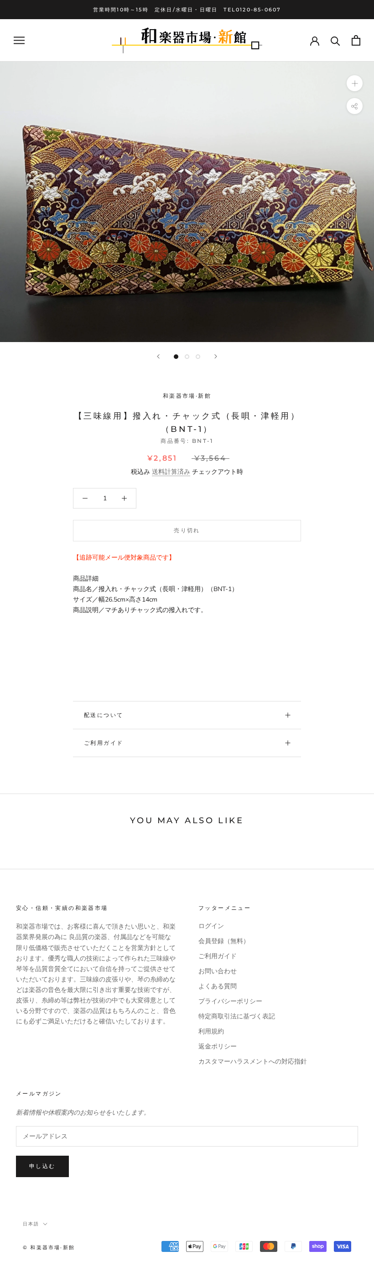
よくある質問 (217, 986)
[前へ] (158, 356)
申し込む (42, 1166)
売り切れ (187, 530)
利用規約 (211, 1031)
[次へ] (215, 356)
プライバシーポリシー (230, 1001)
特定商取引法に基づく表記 (236, 1016)
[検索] (335, 40)
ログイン (211, 926)
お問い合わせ (217, 971)
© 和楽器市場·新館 (49, 1247)
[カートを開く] (356, 40)
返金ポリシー (217, 1046)
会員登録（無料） (223, 941)
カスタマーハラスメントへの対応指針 (252, 1061)
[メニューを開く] (19, 40)
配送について (103, 714)
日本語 (31, 1224)
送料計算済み (171, 471)
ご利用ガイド (103, 742)
